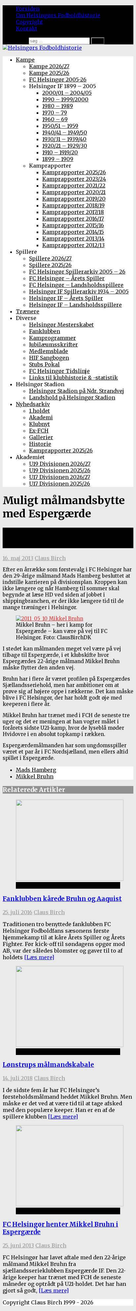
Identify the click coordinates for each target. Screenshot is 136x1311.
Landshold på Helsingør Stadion (72, 397)
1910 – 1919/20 (60, 152)
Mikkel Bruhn (34, 776)
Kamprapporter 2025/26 (74, 172)
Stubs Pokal (44, 364)
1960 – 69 (55, 119)
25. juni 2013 (18, 1245)
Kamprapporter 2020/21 (74, 192)
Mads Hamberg (36, 769)
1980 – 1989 (57, 106)
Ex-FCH (39, 430)
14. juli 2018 (18, 1078)
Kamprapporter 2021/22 (73, 185)
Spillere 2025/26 (50, 265)
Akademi (41, 417)
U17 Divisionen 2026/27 (59, 477)
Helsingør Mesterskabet (61, 324)
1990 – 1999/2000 (65, 99)
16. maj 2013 (18, 558)
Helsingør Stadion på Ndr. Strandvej (76, 391)
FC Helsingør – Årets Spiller (67, 278)
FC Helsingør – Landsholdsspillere (76, 285)
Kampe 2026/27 (49, 66)
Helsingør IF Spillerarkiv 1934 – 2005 (79, 291)
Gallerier (41, 437)
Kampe (25, 59)
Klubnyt (39, 424)
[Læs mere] (39, 957)
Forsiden (28, 8)
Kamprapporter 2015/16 (73, 225)
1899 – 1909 (57, 159)
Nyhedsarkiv (33, 404)
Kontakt (26, 28)
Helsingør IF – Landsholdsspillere (75, 304)
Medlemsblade (48, 351)
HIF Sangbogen (49, 357)
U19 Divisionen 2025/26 (59, 470)
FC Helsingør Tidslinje (59, 371)
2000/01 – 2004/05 (67, 92)
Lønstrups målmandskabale (48, 1065)
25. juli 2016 (17, 912)
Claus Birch (50, 558)
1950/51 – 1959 (60, 126)
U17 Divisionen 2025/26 (59, 483)
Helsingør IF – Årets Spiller (66, 298)
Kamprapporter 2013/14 (73, 238)
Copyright (29, 22)
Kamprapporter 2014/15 (73, 232)
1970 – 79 (54, 112)
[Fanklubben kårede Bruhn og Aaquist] (69, 878)
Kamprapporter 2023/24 (74, 179)
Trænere (27, 311)
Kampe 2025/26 (49, 73)
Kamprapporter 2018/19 (73, 205)
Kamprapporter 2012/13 (73, 245)
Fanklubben (44, 331)
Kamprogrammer (52, 338)
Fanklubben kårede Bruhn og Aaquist (62, 899)
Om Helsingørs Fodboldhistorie (58, 15)
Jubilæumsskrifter (53, 344)
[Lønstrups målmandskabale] (69, 1045)
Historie (40, 444)
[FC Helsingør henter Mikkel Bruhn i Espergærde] (69, 1204)
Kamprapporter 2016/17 (73, 218)
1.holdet (39, 410)
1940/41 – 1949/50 (64, 132)
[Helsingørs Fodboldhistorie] (42, 47)
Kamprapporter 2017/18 (73, 212)
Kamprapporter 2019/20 (74, 198)
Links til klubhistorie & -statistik (73, 377)
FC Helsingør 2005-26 (57, 79)
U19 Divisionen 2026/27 (59, 463)
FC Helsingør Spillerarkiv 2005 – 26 (77, 271)
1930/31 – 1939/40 (64, 139)
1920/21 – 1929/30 (64, 145)
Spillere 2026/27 (50, 258)
